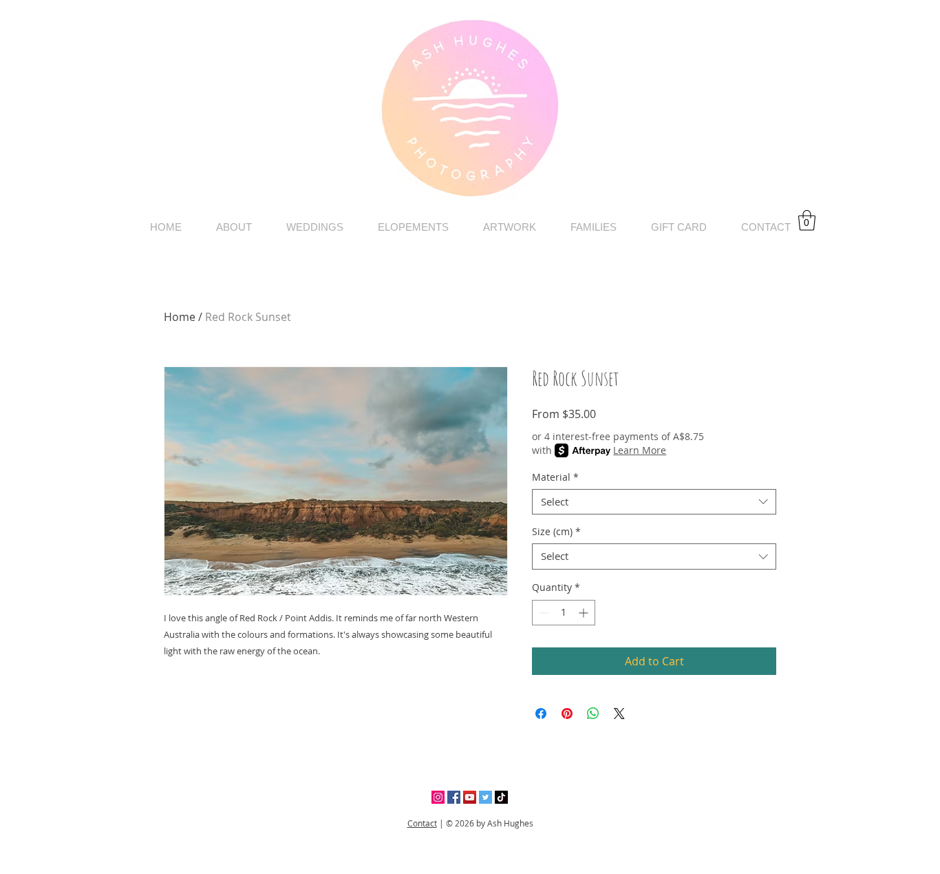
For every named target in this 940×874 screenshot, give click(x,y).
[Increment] (584, 613)
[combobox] (654, 502)
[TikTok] (501, 797)
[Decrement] (542, 613)
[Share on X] (619, 713)
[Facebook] (453, 797)
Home (179, 316)
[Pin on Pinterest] (567, 713)
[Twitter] (485, 797)
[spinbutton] (563, 613)
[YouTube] (469, 797)
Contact (422, 823)
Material (555, 477)
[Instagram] (438, 797)
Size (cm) (556, 532)
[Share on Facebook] (541, 713)
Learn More (639, 450)
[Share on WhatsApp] (593, 713)
